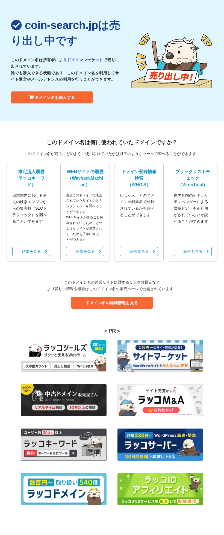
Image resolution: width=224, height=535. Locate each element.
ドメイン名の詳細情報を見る (112, 303)
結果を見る (31, 251)
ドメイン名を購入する (55, 97)
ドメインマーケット (85, 60)
